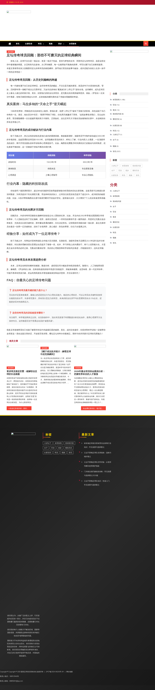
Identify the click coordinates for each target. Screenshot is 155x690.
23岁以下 (116, 134)
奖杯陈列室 (117, 114)
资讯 (17, 43)
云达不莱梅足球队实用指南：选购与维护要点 (97, 454)
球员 (40, 43)
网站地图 (69, 671)
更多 (60, 43)
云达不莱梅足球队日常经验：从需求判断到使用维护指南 (97, 464)
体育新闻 (72, 43)
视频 (50, 43)
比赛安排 (28, 43)
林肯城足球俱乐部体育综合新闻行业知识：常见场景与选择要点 (97, 445)
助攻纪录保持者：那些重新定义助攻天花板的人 (20, 408)
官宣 (114, 104)
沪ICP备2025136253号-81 (55, 671)
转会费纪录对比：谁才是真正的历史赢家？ (94, 408)
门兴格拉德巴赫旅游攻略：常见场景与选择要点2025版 (97, 473)
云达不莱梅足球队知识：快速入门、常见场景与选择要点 (97, 483)
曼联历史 (116, 119)
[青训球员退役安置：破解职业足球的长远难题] (22, 355)
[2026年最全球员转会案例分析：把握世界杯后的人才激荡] (90, 355)
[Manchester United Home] (10, 43)
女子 (114, 139)
